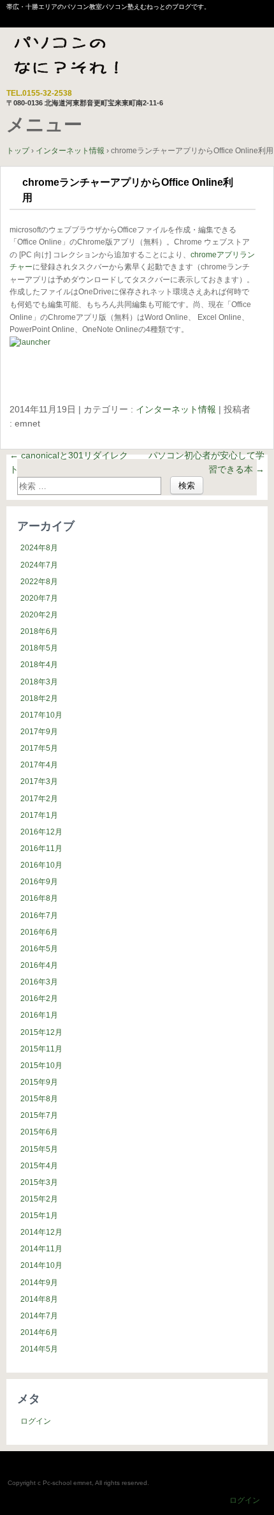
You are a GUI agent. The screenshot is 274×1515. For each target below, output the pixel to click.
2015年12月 (41, 1032)
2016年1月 (39, 1015)
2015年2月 (39, 1199)
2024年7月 (39, 565)
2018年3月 (39, 681)
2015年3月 (39, 1182)
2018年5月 (39, 648)
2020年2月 (39, 614)
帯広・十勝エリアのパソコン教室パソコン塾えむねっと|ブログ (85, 59)
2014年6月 (39, 1332)
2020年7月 (39, 598)
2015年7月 (39, 1115)
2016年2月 (39, 998)
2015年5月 (39, 1149)
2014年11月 (41, 1248)
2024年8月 (39, 547)
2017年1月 (39, 815)
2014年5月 (39, 1349)
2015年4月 (39, 1165)
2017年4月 (39, 764)
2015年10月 (41, 1065)
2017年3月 (39, 781)
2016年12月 (41, 831)
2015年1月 (39, 1215)
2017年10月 (41, 715)
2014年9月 (39, 1282)
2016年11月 (41, 848)
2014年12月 (41, 1232)
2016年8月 (39, 898)
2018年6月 (39, 631)
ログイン (35, 1421)
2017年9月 (39, 731)
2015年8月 (39, 1098)
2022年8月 (39, 581)
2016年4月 (39, 965)
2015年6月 (39, 1131)
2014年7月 (39, 1315)
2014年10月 (41, 1265)
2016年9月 (39, 881)
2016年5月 (39, 948)
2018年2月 (39, 698)
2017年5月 (39, 748)
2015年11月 (41, 1048)
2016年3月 (39, 981)
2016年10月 (41, 865)
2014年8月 (39, 1299)
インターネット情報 (176, 409)
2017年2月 (39, 798)
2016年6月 (39, 932)
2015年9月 (39, 1082)
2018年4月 (39, 664)
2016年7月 (39, 915)
